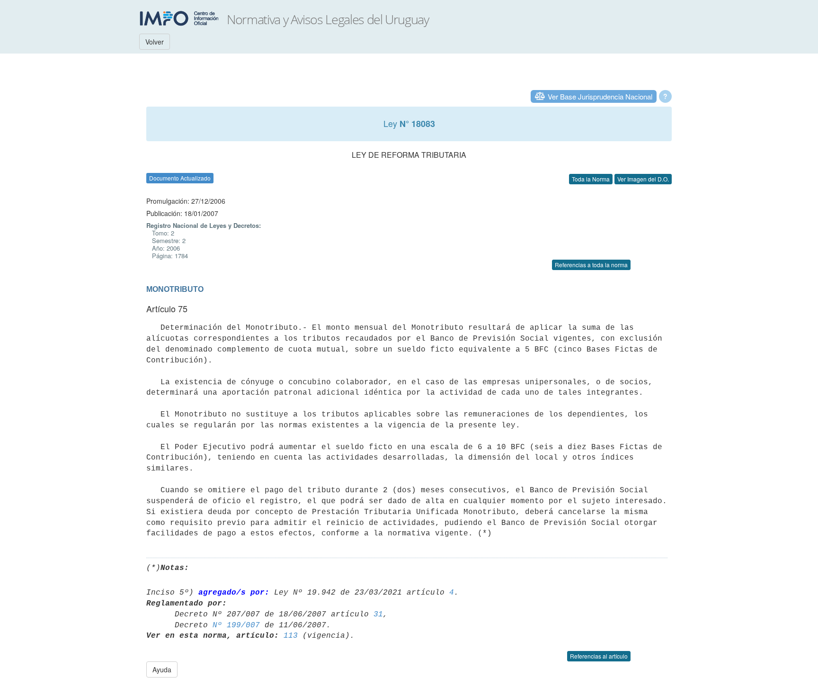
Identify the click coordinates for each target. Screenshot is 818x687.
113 (291, 636)
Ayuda (161, 669)
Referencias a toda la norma (591, 265)
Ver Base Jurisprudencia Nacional (600, 96)
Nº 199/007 (236, 625)
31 (378, 614)
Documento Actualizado (180, 178)
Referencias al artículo (599, 656)
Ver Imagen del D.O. (643, 179)
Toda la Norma (591, 179)
